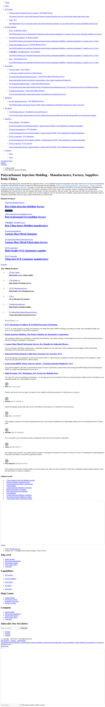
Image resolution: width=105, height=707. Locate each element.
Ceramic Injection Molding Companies (19, 488)
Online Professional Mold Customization (19, 484)
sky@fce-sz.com (15, 549)
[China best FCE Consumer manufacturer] (11, 256)
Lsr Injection (99, 642)
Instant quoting (10, 559)
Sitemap (13, 641)
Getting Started (10, 598)
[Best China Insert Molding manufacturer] (15, 222)
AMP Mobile (21, 641)
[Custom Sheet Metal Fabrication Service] (19, 239)
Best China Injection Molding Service (24, 206)
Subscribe (24, 628)
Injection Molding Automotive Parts (18, 482)
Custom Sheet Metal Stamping (21, 234)
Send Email (4, 646)
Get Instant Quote (6, 161)
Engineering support (11, 563)
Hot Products (5, 641)
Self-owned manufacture (13, 561)
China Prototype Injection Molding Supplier (20, 480)
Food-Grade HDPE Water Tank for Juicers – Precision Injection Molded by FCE (39, 364)
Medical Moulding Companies (16, 489)
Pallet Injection (84, 185)
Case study (8, 566)
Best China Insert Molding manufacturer (26, 225)
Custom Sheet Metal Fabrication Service (26, 242)
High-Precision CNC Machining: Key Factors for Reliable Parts (31, 373)
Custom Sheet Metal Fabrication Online (19, 499)
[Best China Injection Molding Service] (14, 202)
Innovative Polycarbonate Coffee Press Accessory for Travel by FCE (33, 354)
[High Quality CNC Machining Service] (18, 288)
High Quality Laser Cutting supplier (21, 275)
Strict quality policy (11, 565)
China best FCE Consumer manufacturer (26, 259)
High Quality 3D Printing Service (20, 283)
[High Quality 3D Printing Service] (14, 280)
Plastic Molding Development (85, 642)
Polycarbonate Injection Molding (17, 491)
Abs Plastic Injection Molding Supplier (19, 497)
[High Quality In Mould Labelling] (17, 304)
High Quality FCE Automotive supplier (25, 250)
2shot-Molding (11, 486)
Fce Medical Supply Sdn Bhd (16, 187)
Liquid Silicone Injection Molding (32, 642)
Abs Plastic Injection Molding (10, 642)
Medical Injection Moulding (53, 642)
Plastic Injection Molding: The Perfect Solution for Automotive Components (37, 334)
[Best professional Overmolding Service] (18, 214)
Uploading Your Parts (12, 601)
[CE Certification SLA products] (11, 296)
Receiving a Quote (11, 599)
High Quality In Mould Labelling (20, 307)
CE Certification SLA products (19, 299)
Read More (8, 211)
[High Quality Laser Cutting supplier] (14, 272)
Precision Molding (68, 642)
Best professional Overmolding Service (25, 217)
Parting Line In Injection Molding (67, 185)
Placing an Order (10, 603)
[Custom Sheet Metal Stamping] (13, 231)
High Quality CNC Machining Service (21, 291)
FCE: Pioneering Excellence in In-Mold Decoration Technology (31, 325)
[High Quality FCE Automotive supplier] (11, 248)
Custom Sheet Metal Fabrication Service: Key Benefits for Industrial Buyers (36, 344)
